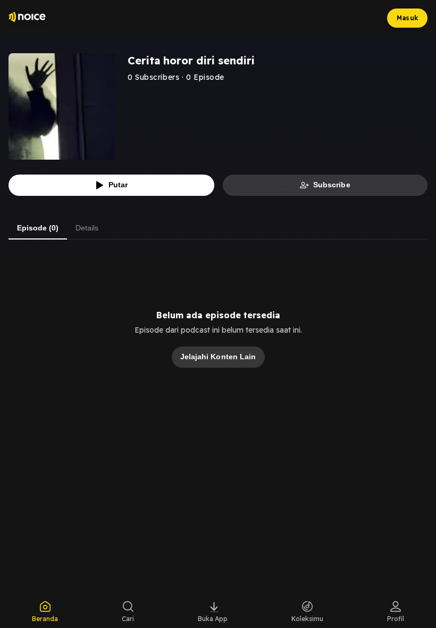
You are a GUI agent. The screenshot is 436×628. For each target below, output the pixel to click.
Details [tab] (87, 228)
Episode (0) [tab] (37, 228)
